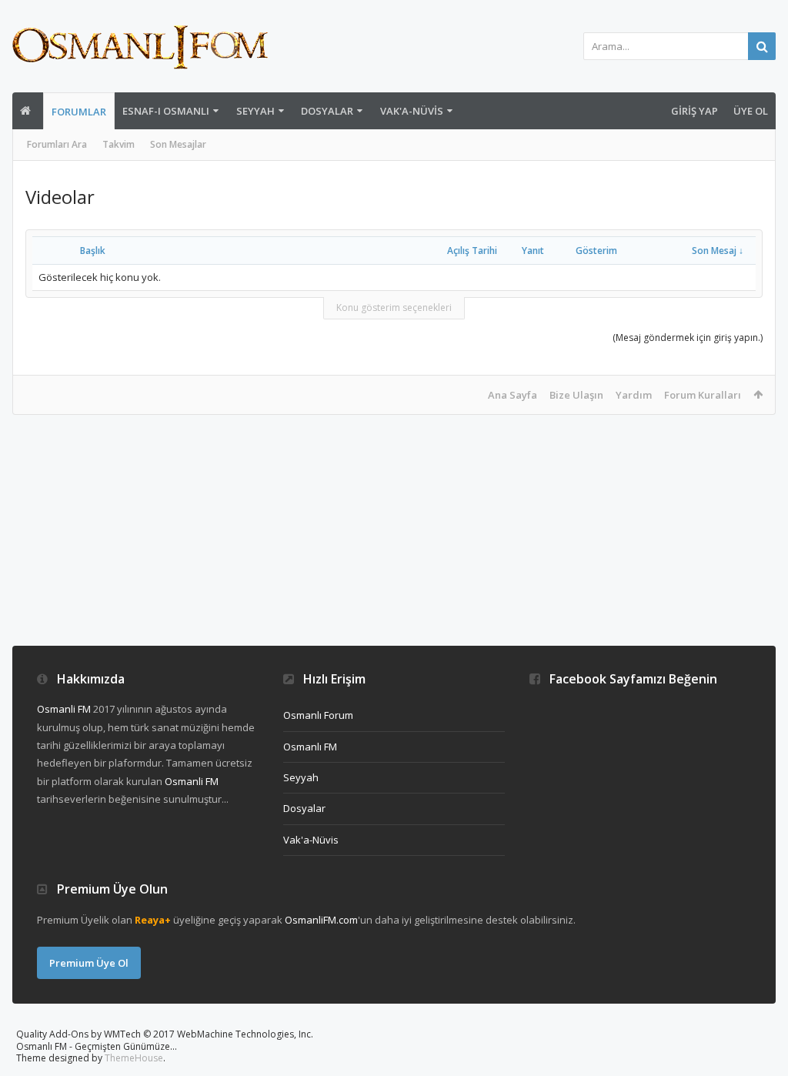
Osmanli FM (64, 709)
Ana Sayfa (512, 395)
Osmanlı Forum (318, 715)
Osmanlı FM (310, 747)
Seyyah (255, 111)
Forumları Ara (57, 144)
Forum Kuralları (702, 395)
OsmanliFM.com (321, 920)
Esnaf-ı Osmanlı (165, 111)
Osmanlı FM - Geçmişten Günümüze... (96, 1046)
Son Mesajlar (178, 144)
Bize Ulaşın (576, 395)
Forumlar (79, 112)
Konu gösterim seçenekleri (394, 307)
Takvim (118, 144)
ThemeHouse (134, 1057)
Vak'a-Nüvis (411, 111)
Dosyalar (327, 111)
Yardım (634, 395)
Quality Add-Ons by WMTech (164, 1034)
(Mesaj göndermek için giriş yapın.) (688, 337)
